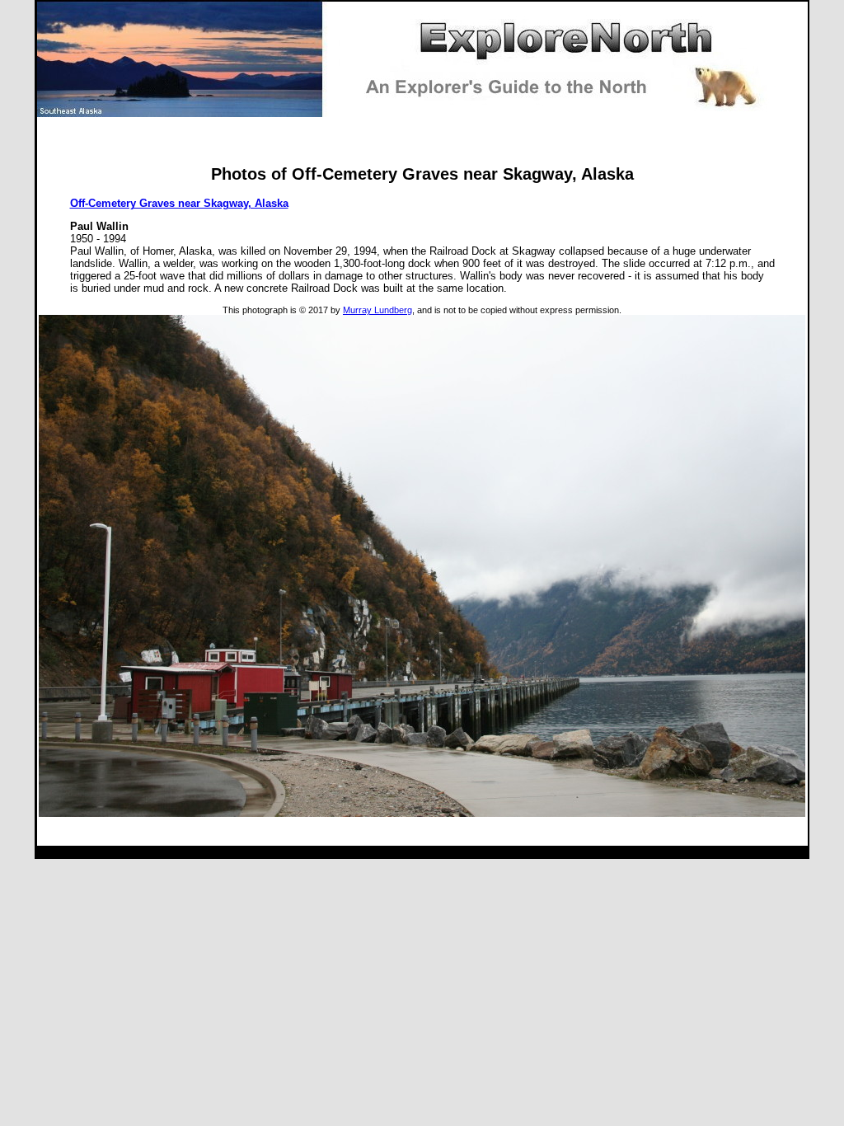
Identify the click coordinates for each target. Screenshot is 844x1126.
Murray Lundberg (377, 310)
